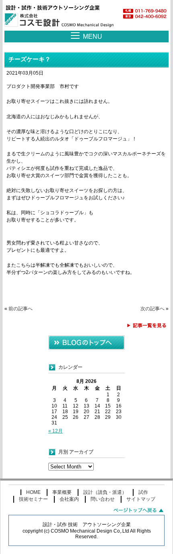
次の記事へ (152, 308)
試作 (143, 492)
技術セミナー (33, 499)
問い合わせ (103, 499)
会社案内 (69, 499)
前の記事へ (20, 308)
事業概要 (62, 492)
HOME (33, 492)
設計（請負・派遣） (105, 492)
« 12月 (55, 431)
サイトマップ (140, 499)
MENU (92, 36)
